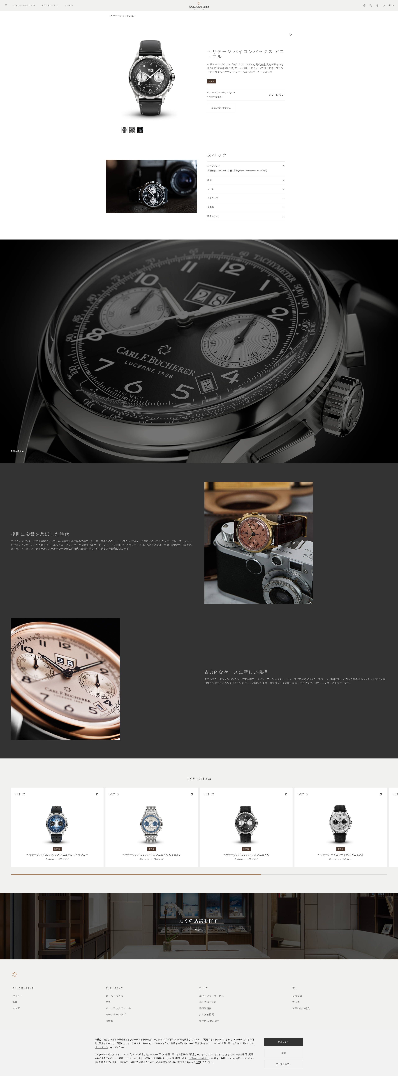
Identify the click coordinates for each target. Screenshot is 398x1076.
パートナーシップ (116, 1015)
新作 (14, 1002)
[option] (151, 77)
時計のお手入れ (207, 1002)
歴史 (108, 1002)
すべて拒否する (283, 1064)
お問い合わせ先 (301, 1008)
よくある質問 (206, 1015)
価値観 (109, 1021)
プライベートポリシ (198, 1058)
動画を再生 (16, 451)
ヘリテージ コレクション (123, 16)
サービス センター (209, 1021)
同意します (283, 1042)
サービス (69, 6)
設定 (197, 1043)
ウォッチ (17, 996)
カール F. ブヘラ (115, 996)
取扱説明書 (205, 1008)
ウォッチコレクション (24, 6)
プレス (296, 1002)
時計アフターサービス (211, 996)
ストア (16, 1008)
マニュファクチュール (118, 1008)
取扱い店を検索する (221, 108)
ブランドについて (50, 6)
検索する (199, 930)
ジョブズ (297, 996)
